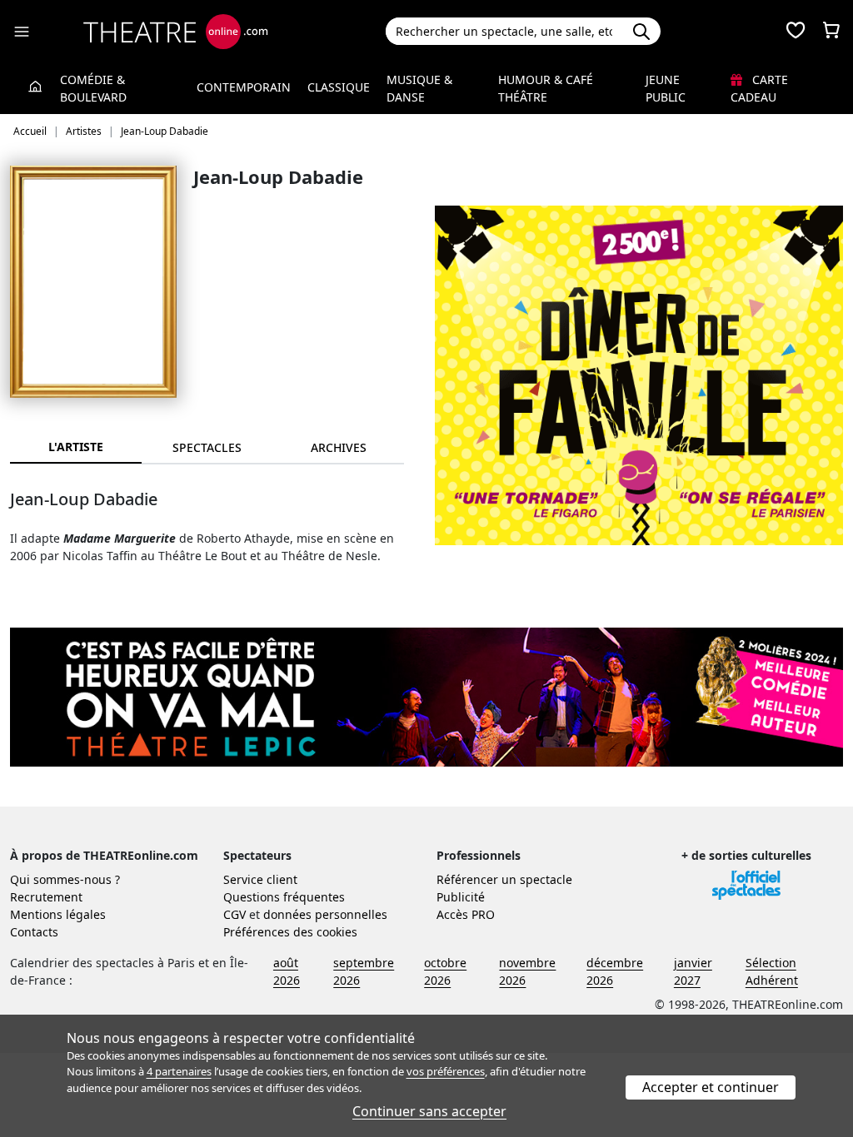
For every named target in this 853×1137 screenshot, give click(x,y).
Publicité (460, 897)
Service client (260, 879)
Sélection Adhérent (772, 971)
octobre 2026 (445, 971)
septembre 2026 (363, 971)
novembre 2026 (527, 971)
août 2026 (286, 971)
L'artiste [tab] (75, 446)
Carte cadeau (759, 88)
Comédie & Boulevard (93, 88)
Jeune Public (666, 88)
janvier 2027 (693, 971)
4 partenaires (179, 1071)
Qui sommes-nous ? (65, 879)
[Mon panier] (831, 31)
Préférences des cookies (290, 932)
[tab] (207, 447)
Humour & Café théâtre (545, 88)
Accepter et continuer (710, 1087)
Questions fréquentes (284, 897)
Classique (338, 87)
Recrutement (46, 897)
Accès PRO (465, 914)
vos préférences (446, 1071)
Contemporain (244, 87)
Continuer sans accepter (429, 1111)
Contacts (34, 932)
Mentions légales (58, 914)
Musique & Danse (419, 88)
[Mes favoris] (795, 31)
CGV (234, 914)
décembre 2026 (614, 971)
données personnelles (325, 914)
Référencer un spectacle (504, 879)
